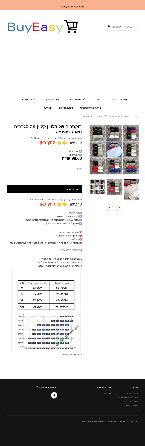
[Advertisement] (72, 68)
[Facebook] (54, 395)
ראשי (135, 116)
